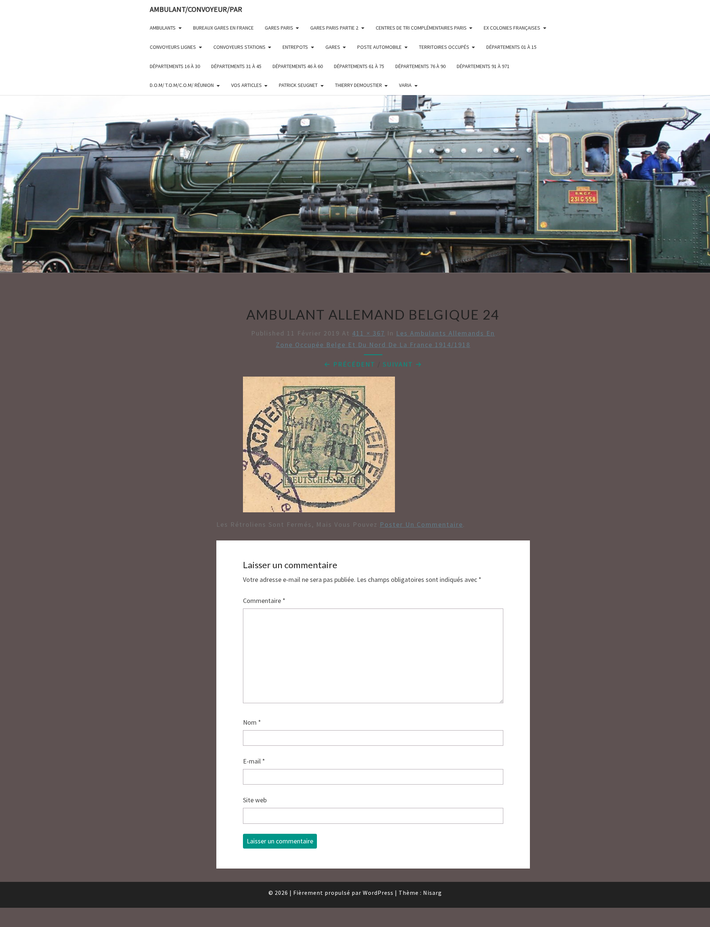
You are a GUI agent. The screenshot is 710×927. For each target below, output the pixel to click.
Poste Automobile (379, 47)
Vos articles (246, 85)
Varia (405, 85)
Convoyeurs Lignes (173, 47)
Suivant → (402, 364)
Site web (255, 800)
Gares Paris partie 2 (334, 27)
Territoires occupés (444, 47)
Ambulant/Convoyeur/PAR (196, 9)
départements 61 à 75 (359, 66)
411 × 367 (368, 333)
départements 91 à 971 (483, 66)
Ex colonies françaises (512, 27)
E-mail (254, 761)
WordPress (378, 892)
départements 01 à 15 (511, 47)
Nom (252, 722)
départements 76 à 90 (420, 66)
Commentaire (264, 600)
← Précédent (349, 364)
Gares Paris (279, 27)
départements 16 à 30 (175, 66)
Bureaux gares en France (223, 27)
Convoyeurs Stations (239, 47)
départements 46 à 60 (298, 66)
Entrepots (295, 47)
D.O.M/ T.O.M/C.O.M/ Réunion (182, 85)
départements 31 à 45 (236, 66)
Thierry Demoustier (358, 85)
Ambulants (163, 27)
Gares (332, 47)
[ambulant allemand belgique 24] (319, 447)
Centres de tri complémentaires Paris (421, 27)
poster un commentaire (421, 524)
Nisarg (432, 892)
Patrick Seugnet (298, 85)
